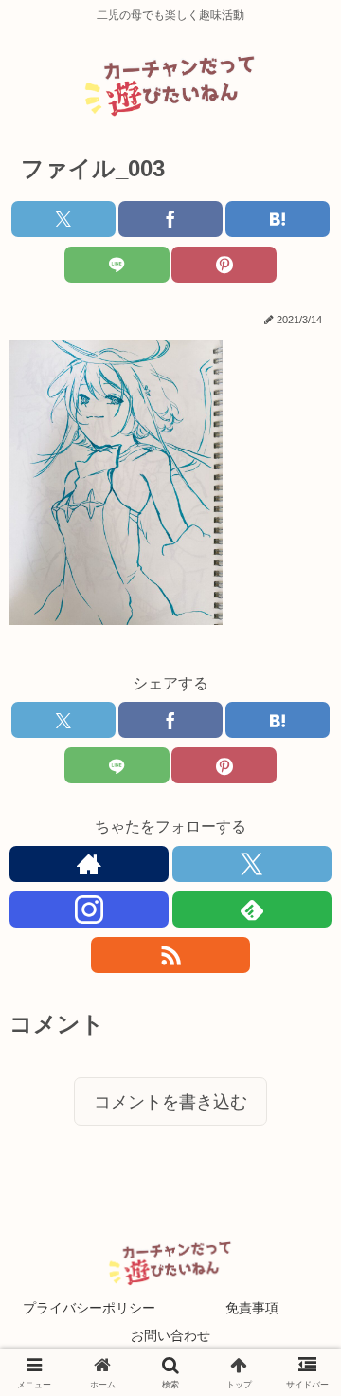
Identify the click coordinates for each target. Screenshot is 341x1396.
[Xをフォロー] (252, 864)
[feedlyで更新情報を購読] (252, 909)
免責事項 (251, 1307)
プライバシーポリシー (89, 1307)
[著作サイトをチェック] (89, 864)
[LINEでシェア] (117, 265)
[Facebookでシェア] (171, 219)
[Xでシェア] (64, 219)
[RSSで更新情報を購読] (170, 955)
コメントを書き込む (170, 1102)
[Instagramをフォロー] (89, 909)
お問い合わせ (170, 1335)
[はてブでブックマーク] (278, 219)
